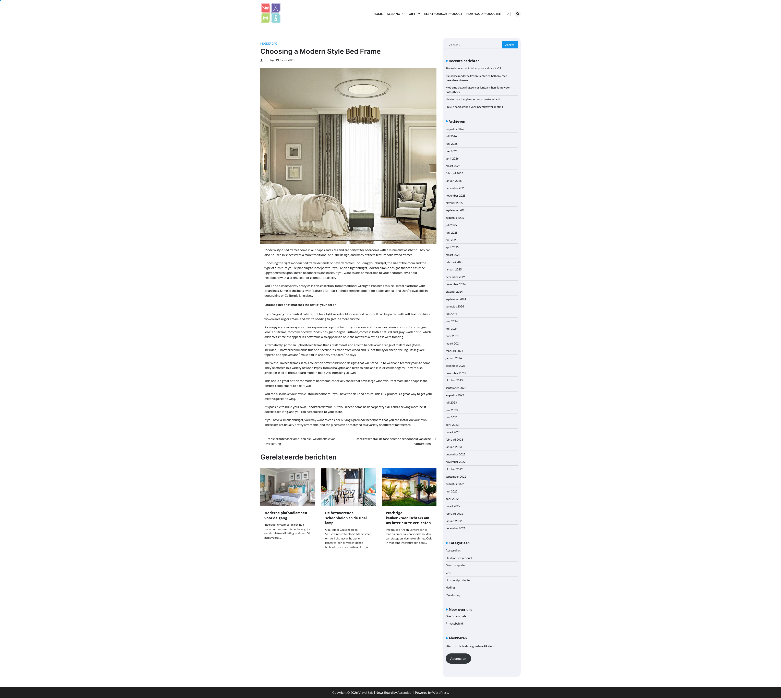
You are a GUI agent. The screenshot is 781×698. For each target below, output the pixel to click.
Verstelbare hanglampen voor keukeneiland (473, 99)
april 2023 (452, 424)
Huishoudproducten (483, 13)
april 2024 (452, 336)
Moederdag (268, 43)
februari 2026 (454, 173)
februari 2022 (454, 513)
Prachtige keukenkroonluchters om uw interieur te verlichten (408, 517)
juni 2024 (452, 321)
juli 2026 (451, 136)
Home (378, 13)
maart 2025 (453, 254)
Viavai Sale (365, 692)
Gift (412, 13)
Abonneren (458, 658)
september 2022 (456, 476)
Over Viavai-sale (456, 616)
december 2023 (455, 365)
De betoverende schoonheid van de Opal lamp (346, 517)
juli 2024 (451, 313)
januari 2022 (454, 521)
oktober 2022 (454, 469)
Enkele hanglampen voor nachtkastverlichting (474, 106)
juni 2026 (452, 143)
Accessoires (453, 550)
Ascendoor (405, 692)
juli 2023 (451, 402)
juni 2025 (452, 232)
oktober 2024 (454, 291)
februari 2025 (454, 262)
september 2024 (456, 299)
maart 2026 (453, 165)
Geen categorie (455, 565)
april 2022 (452, 498)
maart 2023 (453, 432)
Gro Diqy (269, 60)
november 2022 (456, 461)
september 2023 (456, 387)
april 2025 (452, 247)
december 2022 (455, 454)
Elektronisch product (443, 13)
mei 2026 (451, 151)
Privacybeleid (454, 623)
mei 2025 (451, 240)
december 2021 (455, 528)
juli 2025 (451, 225)
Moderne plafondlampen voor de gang (285, 515)
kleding (393, 13)
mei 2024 (451, 328)
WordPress (440, 692)
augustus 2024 (455, 306)
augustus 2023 (455, 395)
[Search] (518, 14)
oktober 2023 (454, 380)
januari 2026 (454, 180)
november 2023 (456, 373)
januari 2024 (454, 358)
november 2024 (456, 284)
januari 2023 (454, 447)
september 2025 (456, 210)
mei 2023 (451, 417)
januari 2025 (454, 269)
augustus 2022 (455, 484)
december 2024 (455, 277)
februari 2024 (454, 350)
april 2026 (452, 158)
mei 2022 (451, 491)
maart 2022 (453, 506)
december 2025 (455, 188)
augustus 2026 (455, 129)
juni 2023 (452, 410)
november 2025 (456, 195)
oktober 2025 (454, 203)
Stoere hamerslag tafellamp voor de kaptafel (473, 68)
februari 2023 (454, 439)
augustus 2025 (455, 217)
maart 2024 (453, 343)
